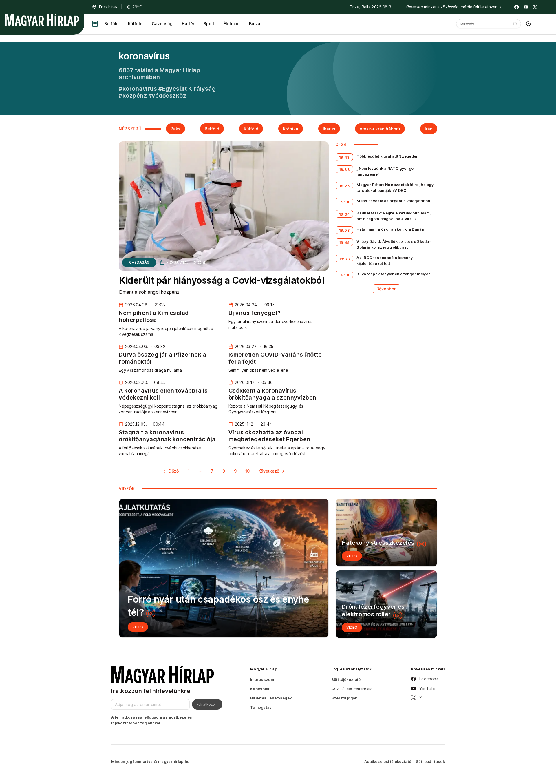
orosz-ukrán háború (380, 128)
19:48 (344, 157)
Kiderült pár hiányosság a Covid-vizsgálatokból (221, 280)
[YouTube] (526, 7)
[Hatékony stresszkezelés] (386, 532)
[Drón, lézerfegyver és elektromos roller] (386, 604)
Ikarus (329, 128)
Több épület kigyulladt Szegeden (387, 156)
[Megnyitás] (95, 23)
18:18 (345, 275)
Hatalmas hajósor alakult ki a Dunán (390, 229)
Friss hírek (108, 6)
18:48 (344, 242)
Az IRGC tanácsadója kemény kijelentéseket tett (384, 260)
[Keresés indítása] (515, 23)
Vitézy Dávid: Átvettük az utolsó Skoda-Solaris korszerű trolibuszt (393, 244)
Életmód (232, 23)
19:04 (344, 214)
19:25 (344, 185)
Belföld (111, 23)
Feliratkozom (207, 704)
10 (247, 470)
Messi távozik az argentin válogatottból (393, 200)
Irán (429, 128)
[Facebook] (516, 7)
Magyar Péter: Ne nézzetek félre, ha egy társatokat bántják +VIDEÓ (395, 187)
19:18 (345, 202)
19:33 (344, 169)
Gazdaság (162, 23)
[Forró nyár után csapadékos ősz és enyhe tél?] (223, 568)
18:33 (344, 258)
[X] (535, 7)
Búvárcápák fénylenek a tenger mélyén (393, 273)
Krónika (290, 128)
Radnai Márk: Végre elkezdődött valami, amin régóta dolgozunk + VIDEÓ (393, 216)
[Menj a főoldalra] (42, 20)
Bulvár (255, 23)
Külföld (135, 23)
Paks (175, 128)
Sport (209, 23)
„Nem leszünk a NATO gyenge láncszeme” (385, 171)
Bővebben (386, 288)
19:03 (344, 230)
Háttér (188, 23)
